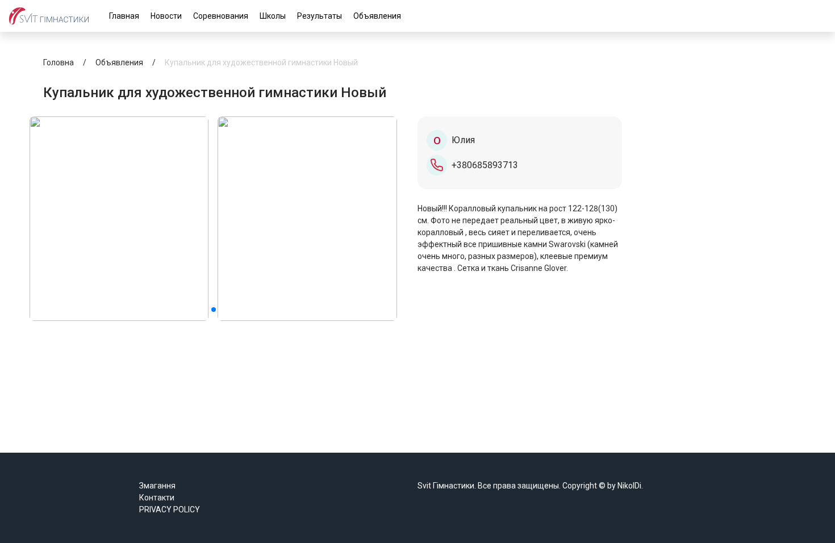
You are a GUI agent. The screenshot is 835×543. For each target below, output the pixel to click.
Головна (58, 62)
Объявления (377, 15)
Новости (166, 15)
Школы (273, 15)
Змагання (157, 485)
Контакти (156, 497)
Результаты (319, 15)
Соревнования (220, 15)
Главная (124, 15)
